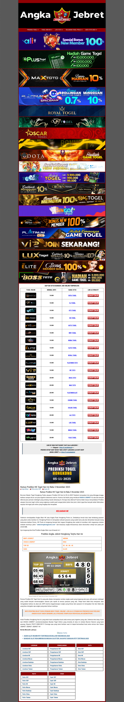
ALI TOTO (72, 415)
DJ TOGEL (72, 303)
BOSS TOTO (72, 378)
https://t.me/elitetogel (66, 447)
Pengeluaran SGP (55, 652)
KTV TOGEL (72, 310)
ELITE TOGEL (72, 348)
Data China (81, 666)
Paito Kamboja (26, 691)
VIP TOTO (72, 370)
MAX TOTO (72, 385)
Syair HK (52, 684)
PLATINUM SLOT (72, 393)
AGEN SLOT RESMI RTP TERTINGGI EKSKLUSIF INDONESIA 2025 (47, 636)
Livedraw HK (26, 655)
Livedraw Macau (27, 659)
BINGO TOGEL (72, 430)
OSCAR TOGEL (72, 408)
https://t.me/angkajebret (68, 452)
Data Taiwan (82, 669)
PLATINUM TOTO (72, 363)
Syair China (53, 694)
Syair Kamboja (54, 691)
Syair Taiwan (54, 697)
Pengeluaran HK (55, 655)
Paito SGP (25, 680)
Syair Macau (54, 687)
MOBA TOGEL (72, 340)
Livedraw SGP (26, 652)
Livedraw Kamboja (27, 662)
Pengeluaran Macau (56, 659)
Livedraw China (27, 666)
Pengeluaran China (56, 666)
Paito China (26, 694)
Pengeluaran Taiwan (56, 669)
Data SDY (81, 649)
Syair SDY (53, 677)
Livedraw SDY (26, 649)
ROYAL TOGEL (72, 355)
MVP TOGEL (72, 333)
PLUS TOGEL (72, 437)
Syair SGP (53, 680)
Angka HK (46, 489)
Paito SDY (25, 677)
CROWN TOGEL (72, 400)
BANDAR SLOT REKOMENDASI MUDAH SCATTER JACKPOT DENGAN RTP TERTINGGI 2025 (56, 638)
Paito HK (25, 684)
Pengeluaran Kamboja (57, 662)
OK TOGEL (72, 318)
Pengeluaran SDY (55, 649)
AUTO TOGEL (72, 325)
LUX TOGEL (72, 423)
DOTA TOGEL (72, 295)
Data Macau (81, 659)
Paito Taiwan (26, 697)
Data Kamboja (82, 662)
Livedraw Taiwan (27, 669)
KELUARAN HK (62, 511)
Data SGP (81, 652)
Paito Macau (26, 687)
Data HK (80, 655)
